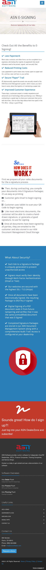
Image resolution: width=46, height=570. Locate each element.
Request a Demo (9, 551)
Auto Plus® (8, 479)
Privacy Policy (31, 561)
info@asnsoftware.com (13, 545)
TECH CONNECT (38, 568)
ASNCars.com (6, 516)
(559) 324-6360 (11, 543)
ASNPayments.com (8, 513)
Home (23, 561)
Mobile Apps (6, 520)
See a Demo (5, 509)
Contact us (6, 523)
